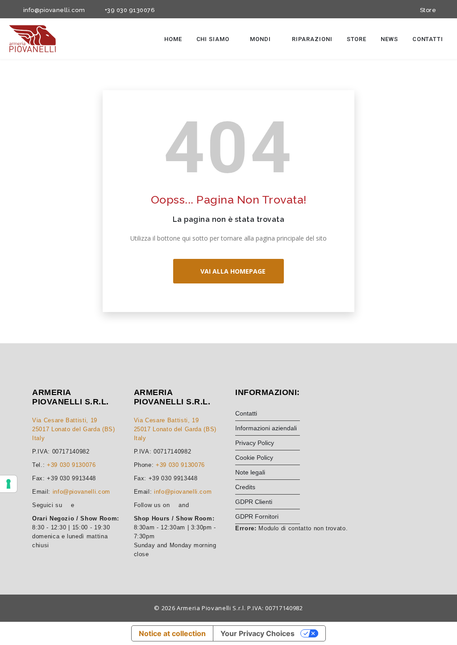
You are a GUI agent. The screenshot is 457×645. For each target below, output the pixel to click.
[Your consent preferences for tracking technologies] (8, 483)
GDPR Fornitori (256, 516)
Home (173, 39)
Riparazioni (312, 39)
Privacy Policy (254, 442)
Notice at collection (172, 633)
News (389, 39)
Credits (245, 487)
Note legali (250, 472)
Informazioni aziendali (266, 428)
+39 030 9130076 (128, 10)
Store (426, 10)
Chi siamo (213, 39)
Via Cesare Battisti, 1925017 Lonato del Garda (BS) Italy (73, 429)
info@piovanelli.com (52, 10)
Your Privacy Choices (257, 633)
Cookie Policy (254, 457)
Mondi (261, 39)
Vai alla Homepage (231, 271)
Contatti (427, 39)
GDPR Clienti (253, 501)
